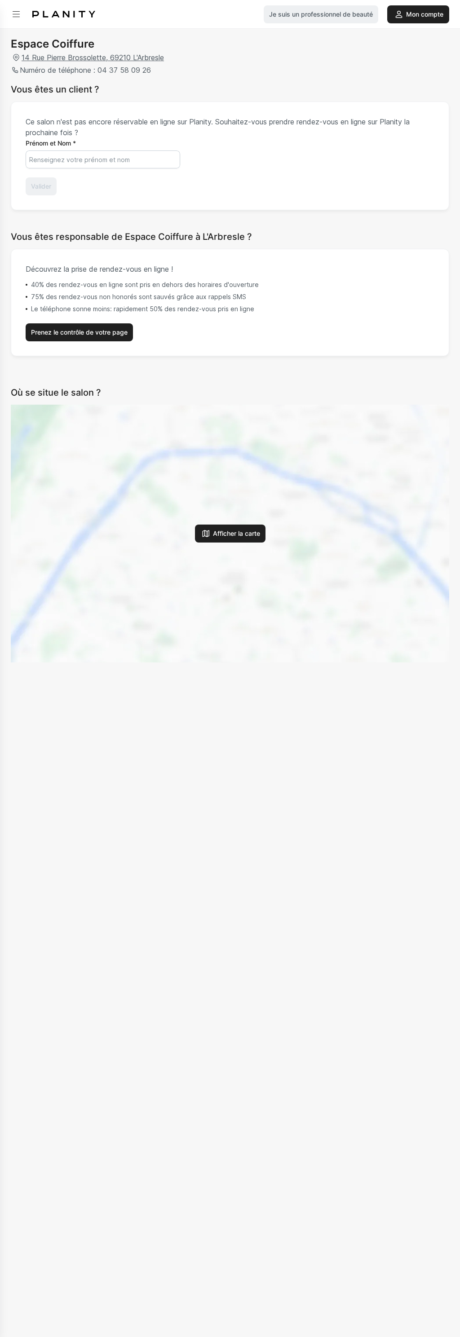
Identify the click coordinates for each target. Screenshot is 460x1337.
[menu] (16, 14)
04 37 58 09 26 (124, 70)
